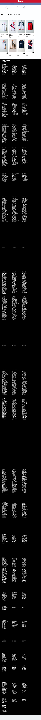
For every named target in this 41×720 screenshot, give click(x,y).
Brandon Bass (24, 417)
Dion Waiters (4, 267)
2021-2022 (4, 83)
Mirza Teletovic (24, 365)
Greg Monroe (24, 280)
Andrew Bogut (24, 285)
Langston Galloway (5, 323)
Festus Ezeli (14, 263)
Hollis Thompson (4, 315)
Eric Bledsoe (14, 97)
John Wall (23, 155)
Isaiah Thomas (14, 423)
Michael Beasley (4, 348)
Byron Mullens (24, 423)
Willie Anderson (4, 708)
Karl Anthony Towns (5, 70)
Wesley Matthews (24, 222)
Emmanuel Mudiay (24, 160)
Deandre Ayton (14, 153)
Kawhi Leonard (24, 132)
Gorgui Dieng (14, 200)
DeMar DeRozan (4, 99)
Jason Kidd (13, 585)
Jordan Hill (23, 268)
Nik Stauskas (24, 335)
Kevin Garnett (4, 572)
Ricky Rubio (13, 90)
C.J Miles (23, 341)
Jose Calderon (4, 143)
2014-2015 (4, 293)
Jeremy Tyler (14, 473)
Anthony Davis (4, 73)
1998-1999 (4, 653)
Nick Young (13, 396)
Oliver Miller (4, 641)
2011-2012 (4, 443)
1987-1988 (4, 707)
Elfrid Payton (14, 211)
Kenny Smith (14, 471)
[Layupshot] (20, 1)
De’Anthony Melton (24, 65)
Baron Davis (4, 446)
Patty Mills (13, 188)
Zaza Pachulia (14, 268)
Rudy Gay (13, 248)
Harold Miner (4, 691)
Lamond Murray (4, 612)
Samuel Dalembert (5, 392)
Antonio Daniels (4, 560)
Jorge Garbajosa (14, 578)
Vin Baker (13, 656)
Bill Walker (13, 459)
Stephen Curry (4, 147)
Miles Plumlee (14, 377)
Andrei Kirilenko (4, 409)
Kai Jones (13, 77)
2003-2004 (4, 609)
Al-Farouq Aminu (14, 441)
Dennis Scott (14, 475)
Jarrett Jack (4, 341)
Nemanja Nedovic (24, 347)
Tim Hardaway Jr (4, 98)
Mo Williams (13, 252)
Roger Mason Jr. (24, 535)
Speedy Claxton (4, 595)
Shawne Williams (4, 307)
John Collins (14, 78)
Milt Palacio (4, 614)
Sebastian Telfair (24, 575)
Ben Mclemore (14, 224)
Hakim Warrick (24, 548)
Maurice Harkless (4, 210)
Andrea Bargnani (24, 298)
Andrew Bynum (4, 488)
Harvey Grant (14, 664)
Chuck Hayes (14, 461)
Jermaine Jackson (5, 621)
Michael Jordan (4, 659)
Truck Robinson (4, 711)
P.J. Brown (13, 569)
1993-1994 (4, 694)
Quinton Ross (4, 569)
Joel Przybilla (14, 566)
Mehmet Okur (4, 613)
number (27, 16)
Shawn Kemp (14, 617)
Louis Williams (24, 318)
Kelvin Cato (13, 589)
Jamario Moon (4, 559)
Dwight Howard (14, 189)
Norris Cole (23, 315)
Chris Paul (23, 90)
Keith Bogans (24, 507)
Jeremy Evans (14, 411)
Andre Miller (24, 421)
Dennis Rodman (4, 662)
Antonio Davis (14, 632)
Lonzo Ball (23, 109)
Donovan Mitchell (14, 144)
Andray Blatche (14, 397)
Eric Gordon (23, 239)
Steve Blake (24, 589)
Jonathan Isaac (4, 140)
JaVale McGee (14, 365)
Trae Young (13, 157)
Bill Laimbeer (24, 562)
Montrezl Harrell (4, 123)
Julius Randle (24, 70)
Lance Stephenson (4, 194)
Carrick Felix (4, 369)
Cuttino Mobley (14, 610)
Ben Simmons (14, 150)
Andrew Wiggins (14, 131)
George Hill (23, 266)
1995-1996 (4, 682)
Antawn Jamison (4, 464)
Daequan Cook (24, 565)
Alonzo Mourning (24, 642)
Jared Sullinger (14, 300)
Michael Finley (14, 542)
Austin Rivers (4, 173)
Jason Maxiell (14, 404)
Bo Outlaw (3, 617)
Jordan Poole (4, 72)
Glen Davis (23, 495)
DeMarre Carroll (24, 200)
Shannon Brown (4, 372)
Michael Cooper (24, 564)
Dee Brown (3, 655)
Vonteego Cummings (15, 624)
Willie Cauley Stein (15, 291)
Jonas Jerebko (14, 467)
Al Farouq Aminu (4, 250)
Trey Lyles (3, 206)
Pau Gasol (3, 280)
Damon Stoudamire (14, 592)
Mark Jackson (14, 636)
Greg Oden (13, 509)
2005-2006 (4, 600)
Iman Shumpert (24, 210)
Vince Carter (4, 156)
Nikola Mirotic (24, 202)
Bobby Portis (14, 201)
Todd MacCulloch (4, 637)
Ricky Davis (3, 575)
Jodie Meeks (14, 483)
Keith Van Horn (4, 656)
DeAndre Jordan (4, 196)
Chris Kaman (14, 413)
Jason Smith (14, 385)
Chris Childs (14, 693)
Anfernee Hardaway (5, 680)
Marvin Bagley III (14, 69)
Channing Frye (24, 504)
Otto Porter (14, 225)
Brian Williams (14, 690)
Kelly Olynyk (14, 206)
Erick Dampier (4, 517)
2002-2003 (4, 616)
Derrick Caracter (24, 511)
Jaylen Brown (24, 143)
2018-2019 (4, 142)
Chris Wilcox (4, 460)
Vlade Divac (23, 634)
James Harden (14, 136)
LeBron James (14, 129)
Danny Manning (4, 700)
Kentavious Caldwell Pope (16, 303)
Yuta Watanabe (4, 80)
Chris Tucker (24, 543)
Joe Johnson (24, 195)
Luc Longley (13, 669)
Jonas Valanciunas (5, 95)
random (11, 16)
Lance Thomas (14, 205)
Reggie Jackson (14, 288)
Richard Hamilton (24, 573)
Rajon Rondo (14, 247)
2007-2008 (4, 568)
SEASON (16, 3)
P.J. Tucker (13, 381)
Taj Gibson (23, 167)
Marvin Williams (4, 132)
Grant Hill (23, 467)
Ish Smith (13, 134)
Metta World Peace (25, 211)
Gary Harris (14, 282)
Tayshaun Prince (4, 379)
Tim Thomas (23, 592)
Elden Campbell (4, 611)
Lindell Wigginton (24, 75)
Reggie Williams (14, 539)
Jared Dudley (24, 419)
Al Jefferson (24, 193)
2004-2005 (4, 606)
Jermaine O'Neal (14, 449)
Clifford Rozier (4, 668)
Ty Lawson (3, 265)
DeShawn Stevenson (5, 503)
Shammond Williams (15, 637)
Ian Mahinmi (23, 267)
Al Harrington (4, 576)
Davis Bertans (4, 125)
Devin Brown (14, 573)
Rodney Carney (4, 590)
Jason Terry (24, 314)
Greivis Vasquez (14, 321)
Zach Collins (24, 146)
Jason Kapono (24, 476)
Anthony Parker (4, 565)
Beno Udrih (23, 521)
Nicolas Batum (4, 108)
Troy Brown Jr (4, 105)
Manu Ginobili (4, 592)
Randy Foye (3, 362)
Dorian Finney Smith (5, 100)
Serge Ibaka (4, 84)
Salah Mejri (14, 168)
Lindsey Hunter (24, 580)
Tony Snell (3, 322)
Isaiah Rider (23, 665)
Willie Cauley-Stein (25, 179)
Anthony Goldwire (14, 692)
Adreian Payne (4, 313)
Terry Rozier (4, 71)
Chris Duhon (4, 567)
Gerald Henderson (14, 400)
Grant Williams (14, 96)
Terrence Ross (14, 70)
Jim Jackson (24, 667)
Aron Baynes (4, 383)
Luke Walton (4, 513)
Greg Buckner (24, 612)
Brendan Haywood (14, 514)
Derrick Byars (14, 572)
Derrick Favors (24, 327)
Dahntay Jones (4, 216)
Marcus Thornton (24, 309)
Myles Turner (14, 108)
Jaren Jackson (24, 699)
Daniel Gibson (14, 581)
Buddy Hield (4, 93)
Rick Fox (3, 522)
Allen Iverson (14, 633)
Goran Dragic (14, 191)
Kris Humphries (24, 409)
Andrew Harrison (4, 202)
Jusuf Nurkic (24, 172)
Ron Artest (3, 558)
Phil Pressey (24, 317)
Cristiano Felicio (24, 196)
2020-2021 (4, 102)
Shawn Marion (14, 314)
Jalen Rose (3, 610)
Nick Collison (14, 463)
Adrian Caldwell (14, 663)
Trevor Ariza (14, 436)
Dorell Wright (14, 497)
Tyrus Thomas (24, 493)
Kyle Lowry (23, 166)
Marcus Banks (4, 593)
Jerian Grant (4, 284)
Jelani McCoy (24, 617)
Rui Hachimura (14, 65)
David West (13, 264)
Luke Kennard (24, 87)
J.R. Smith (3, 349)
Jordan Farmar (24, 393)
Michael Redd (14, 564)
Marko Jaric (24, 570)
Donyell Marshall (14, 590)
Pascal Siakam (4, 107)
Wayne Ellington (4, 104)
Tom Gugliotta (4, 634)
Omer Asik (23, 369)
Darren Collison (24, 175)
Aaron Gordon (24, 66)
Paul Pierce (3, 364)
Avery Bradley (24, 174)
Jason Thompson (24, 413)
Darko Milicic (24, 470)
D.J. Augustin (14, 386)
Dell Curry (23, 368)
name (20, 16)
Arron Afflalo (4, 208)
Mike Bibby (23, 482)
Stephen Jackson (24, 391)
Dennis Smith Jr (4, 162)
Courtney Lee (4, 201)
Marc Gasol (3, 171)
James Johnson (4, 316)
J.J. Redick (13, 210)
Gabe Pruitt (3, 580)
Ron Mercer (23, 655)
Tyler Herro (4, 134)
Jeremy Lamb (24, 128)
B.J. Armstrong (4, 581)
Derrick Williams (24, 273)
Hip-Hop (23, 641)
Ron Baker (3, 215)
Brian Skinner (24, 536)
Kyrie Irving (13, 112)
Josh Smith (3, 304)
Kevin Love (23, 163)
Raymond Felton (4, 277)
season (16, 16)
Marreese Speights (15, 199)
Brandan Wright (24, 414)
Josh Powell (24, 591)
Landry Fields (4, 485)
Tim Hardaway (24, 389)
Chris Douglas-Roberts (25, 522)
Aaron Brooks (4, 242)
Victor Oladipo (4, 69)
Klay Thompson (24, 158)
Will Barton (3, 87)
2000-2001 (4, 628)
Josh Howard (24, 560)
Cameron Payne (14, 226)
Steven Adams (4, 178)
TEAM (5, 3)
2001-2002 (4, 620)
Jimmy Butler (14, 379)
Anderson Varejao (14, 279)
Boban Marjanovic (24, 122)
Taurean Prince (24, 177)
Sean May (23, 561)
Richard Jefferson (25, 220)
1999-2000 (4, 639)
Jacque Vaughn (24, 595)
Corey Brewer (24, 312)
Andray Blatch (24, 397)
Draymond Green (14, 93)
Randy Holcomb (24, 626)
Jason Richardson (4, 422)
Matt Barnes (4, 320)
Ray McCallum (14, 265)
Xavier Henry (4, 351)
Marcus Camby (14, 478)
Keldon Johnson (14, 71)
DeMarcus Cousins (24, 180)
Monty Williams (24, 624)
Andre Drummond (14, 100)
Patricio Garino (4, 219)
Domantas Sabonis (24, 98)
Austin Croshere (24, 585)
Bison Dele (23, 654)
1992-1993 (4, 698)
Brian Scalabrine (4, 519)
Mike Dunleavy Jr (14, 212)
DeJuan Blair (24, 459)
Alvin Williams (4, 635)
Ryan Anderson (14, 216)
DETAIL (23, 3)
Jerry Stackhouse (25, 460)
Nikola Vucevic (24, 84)
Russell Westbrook (25, 140)
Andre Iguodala (14, 296)
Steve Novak (24, 488)
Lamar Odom (13, 401)
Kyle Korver (4, 269)
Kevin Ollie (13, 595)
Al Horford (23, 205)
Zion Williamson (14, 139)
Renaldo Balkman (4, 574)
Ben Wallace (14, 563)
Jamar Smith (24, 598)
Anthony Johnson (14, 559)
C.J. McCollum (14, 72)
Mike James (13, 447)
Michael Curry (14, 613)
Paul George (24, 134)
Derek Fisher (14, 464)
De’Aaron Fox (14, 67)
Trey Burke (13, 126)
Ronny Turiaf (14, 424)
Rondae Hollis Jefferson (15, 173)
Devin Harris (4, 414)
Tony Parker (14, 345)
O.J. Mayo (23, 265)
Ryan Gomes (23, 523)
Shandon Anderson (24, 656)
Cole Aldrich (4, 512)
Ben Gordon (3, 449)
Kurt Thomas (24, 512)
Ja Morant (3, 137)
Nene (22, 307)
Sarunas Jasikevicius (15, 587)
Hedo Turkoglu (14, 545)
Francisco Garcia (24, 514)
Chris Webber (14, 665)
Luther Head (14, 503)
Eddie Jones (4, 643)
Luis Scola (23, 310)
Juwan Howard (14, 405)
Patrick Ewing (4, 632)
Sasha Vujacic (24, 278)
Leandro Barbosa (14, 476)
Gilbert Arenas (14, 567)
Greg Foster (24, 664)
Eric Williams (4, 608)
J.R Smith (23, 304)
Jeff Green (13, 89)
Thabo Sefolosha (24, 133)
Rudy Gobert (14, 92)
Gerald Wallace (14, 409)
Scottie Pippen (4, 657)
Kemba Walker (14, 176)
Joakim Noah (14, 122)
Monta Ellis (13, 237)
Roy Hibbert (4, 197)
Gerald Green (4, 282)
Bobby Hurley (24, 690)
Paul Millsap (24, 208)
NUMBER (8, 3)
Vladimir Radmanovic (5, 505)
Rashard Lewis (14, 346)
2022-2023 (4, 64)
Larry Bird (13, 700)
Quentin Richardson (25, 509)
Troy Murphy (14, 490)
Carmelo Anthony (14, 86)
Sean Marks (23, 586)
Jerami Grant (4, 65)
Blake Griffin (14, 94)
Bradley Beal (24, 72)
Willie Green (4, 587)
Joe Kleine (3, 696)
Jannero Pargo (14, 549)
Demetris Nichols (4, 573)
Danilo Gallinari (14, 104)
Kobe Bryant (24, 271)
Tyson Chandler (14, 133)
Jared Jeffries (4, 504)
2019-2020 (4, 116)
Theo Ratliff (14, 631)
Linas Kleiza (4, 586)
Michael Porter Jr (24, 139)
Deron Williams (14, 215)
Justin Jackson (4, 124)
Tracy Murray (24, 625)
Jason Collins (4, 345)
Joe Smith (23, 574)
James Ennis (24, 313)
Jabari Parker (4, 237)
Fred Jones (23, 577)
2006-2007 (4, 582)
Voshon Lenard (14, 618)
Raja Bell (13, 521)
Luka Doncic (23, 119)
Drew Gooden (14, 294)
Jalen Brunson (24, 95)
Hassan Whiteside (14, 276)
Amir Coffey (23, 86)
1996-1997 (4, 671)
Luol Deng (23, 247)
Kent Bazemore (24, 173)
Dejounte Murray (24, 67)
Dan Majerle (24, 558)
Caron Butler (24, 406)
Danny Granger (24, 320)
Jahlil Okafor (4, 189)
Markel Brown (14, 320)
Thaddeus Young (24, 227)
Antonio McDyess (4, 514)
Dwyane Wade (4, 217)
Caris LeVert (4, 131)
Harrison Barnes (4, 88)
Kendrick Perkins (24, 303)
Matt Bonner (14, 383)
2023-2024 (4, 61)
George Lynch (14, 662)
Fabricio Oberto (4, 584)
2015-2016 (4, 246)
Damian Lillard (4, 115)
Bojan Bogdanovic (24, 68)
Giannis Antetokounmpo (25, 125)
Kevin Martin (14, 376)
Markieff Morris (4, 200)
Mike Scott (23, 366)
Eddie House (4, 509)
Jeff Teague (4, 106)
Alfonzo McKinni (4, 150)
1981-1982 (4, 710)
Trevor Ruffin (4, 690)
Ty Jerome (13, 95)
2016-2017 (4, 181)
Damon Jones (14, 593)
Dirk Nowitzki (24, 410)
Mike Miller (3, 493)
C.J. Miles (13, 292)
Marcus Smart (24, 88)
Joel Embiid (3, 78)
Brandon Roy (14, 506)
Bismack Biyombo (24, 249)
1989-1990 (4, 702)
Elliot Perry (4, 686)
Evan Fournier (4, 113)
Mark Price (23, 692)
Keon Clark (3, 623)
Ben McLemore (4, 274)
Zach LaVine (13, 143)
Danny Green (14, 363)
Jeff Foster (4, 597)
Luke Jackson (14, 584)
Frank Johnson (24, 700)
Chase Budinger (24, 496)
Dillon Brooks (4, 77)
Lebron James (24, 451)
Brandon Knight (4, 402)
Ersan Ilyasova (4, 167)
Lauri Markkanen (4, 151)
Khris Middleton (14, 130)
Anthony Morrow (14, 324)
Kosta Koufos (14, 410)
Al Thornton (14, 520)
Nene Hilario (4, 205)
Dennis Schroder (14, 382)
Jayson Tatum (4, 164)
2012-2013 (4, 398)
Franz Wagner (24, 93)
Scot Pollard (4, 588)
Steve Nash (23, 579)
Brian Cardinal (24, 513)
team (24, 16)
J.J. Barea (13, 123)
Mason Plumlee (4, 271)
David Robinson (14, 683)
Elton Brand (4, 410)
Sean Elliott (14, 666)
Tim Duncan (3, 424)
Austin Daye (4, 319)
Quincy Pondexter (14, 322)
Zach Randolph (24, 252)
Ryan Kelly (13, 361)
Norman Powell (14, 221)
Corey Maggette (4, 510)
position (32, 16)
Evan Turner (14, 241)
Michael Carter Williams (5, 191)
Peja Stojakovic (4, 523)
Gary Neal (3, 492)
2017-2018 (4, 165)
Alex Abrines (14, 190)
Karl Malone (4, 646)
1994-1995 (4, 689)
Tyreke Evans (4, 213)
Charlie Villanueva (24, 416)
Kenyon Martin (14, 419)
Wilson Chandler (14, 227)
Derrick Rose (4, 129)
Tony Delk (13, 627)
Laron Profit (4, 633)
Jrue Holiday (14, 286)
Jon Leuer (3, 264)
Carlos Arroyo (4, 627)
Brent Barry (4, 544)
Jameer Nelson (4, 241)
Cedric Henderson (4, 631)
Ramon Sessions (4, 299)
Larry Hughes (14, 574)
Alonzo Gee (13, 415)
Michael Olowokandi (5, 645)
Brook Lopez (14, 99)
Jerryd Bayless (24, 324)
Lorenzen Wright (14, 586)
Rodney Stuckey (24, 418)
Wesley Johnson (14, 388)
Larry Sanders (24, 297)
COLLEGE (12, 3)
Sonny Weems (14, 546)
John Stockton (24, 669)
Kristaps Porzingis (5, 66)
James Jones (24, 337)
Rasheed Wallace (24, 412)
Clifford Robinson (24, 647)
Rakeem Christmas (24, 219)
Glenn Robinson (14, 686)
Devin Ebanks (4, 475)
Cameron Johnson (24, 79)
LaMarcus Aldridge (5, 494)
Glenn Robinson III (24, 207)
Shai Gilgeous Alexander (15, 79)
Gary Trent (3, 666)
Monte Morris (24, 77)
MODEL (20, 3)
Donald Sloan (14, 327)
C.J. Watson (3, 515)
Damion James (14, 496)
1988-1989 (4, 705)
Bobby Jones (24, 596)
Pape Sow (23, 583)
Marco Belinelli (4, 370)
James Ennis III (24, 188)
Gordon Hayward (4, 79)
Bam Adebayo (14, 80)
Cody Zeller (4, 361)
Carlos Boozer (14, 305)
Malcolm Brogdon (24, 104)
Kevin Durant (14, 145)
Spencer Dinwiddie (14, 76)
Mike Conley (14, 98)
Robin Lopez (3, 188)
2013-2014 (4, 344)
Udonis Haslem (24, 206)
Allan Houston (4, 484)
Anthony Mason (24, 635)
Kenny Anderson (4, 683)
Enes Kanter (24, 286)
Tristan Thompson (24, 282)
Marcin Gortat (14, 283)
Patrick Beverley (14, 277)
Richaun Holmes (4, 225)
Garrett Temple (14, 325)
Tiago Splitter (14, 202)
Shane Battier (14, 416)
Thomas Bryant (14, 111)
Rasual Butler (14, 297)
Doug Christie (14, 660)
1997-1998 (4, 661)
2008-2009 (4, 557)
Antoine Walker (4, 663)
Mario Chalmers (14, 280)
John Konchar (4, 68)
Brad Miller (23, 539)
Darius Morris (24, 437)
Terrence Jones (4, 302)
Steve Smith (4, 447)
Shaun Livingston (14, 146)
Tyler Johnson (4, 166)
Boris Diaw (3, 366)
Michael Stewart (14, 625)
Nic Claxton (23, 69)
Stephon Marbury (24, 631)
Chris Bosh (13, 290)
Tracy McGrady (24, 544)
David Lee (23, 240)
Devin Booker (4, 161)
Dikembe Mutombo (4, 571)
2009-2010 (4, 534)
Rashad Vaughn (24, 276)
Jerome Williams (24, 618)
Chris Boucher (24, 76)
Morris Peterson (14, 558)
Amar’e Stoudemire (5, 339)
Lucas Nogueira (4, 294)
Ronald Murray (14, 538)
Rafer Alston (14, 580)
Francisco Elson (14, 594)
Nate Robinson (4, 390)
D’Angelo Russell (14, 179)
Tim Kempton (14, 699)
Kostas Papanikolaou (5, 327)
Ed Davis (23, 279)
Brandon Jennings (24, 217)
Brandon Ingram (14, 156)
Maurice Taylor (24, 607)
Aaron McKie (14, 622)
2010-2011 (4, 502)
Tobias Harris (4, 112)
